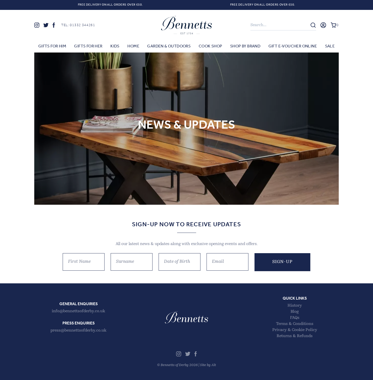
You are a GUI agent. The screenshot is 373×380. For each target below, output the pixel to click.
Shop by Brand (245, 46)
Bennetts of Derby (186, 25)
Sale (330, 46)
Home (133, 46)
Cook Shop (210, 46)
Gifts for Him (52, 46)
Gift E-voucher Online (292, 46)
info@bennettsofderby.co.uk (78, 311)
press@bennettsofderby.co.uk (78, 331)
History (294, 306)
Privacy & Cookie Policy (294, 330)
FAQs (294, 318)
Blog (295, 312)
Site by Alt (208, 365)
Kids (115, 46)
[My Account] (323, 25)
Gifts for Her (88, 46)
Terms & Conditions (294, 324)
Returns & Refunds (295, 336)
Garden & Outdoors (169, 46)
